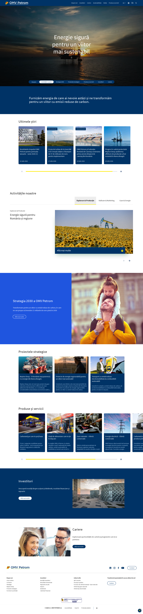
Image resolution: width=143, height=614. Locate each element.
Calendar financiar (45, 591)
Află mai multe (19, 317)
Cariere (111, 583)
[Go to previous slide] (22, 171)
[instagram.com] (114, 568)
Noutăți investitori (45, 580)
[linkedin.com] (110, 568)
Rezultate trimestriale (46, 582)
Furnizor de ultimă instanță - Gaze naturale (85, 584)
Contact (132, 568)
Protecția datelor (86, 608)
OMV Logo (8, 3)
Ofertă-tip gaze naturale (80, 586)
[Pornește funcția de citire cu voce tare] (132, 3)
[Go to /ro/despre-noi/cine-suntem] (128, 3)
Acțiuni (42, 586)
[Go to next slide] (120, 171)
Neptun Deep (10, 586)
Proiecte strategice (12, 588)
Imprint (77, 608)
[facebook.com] (118, 568)
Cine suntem (10, 580)
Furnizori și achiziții (12, 591)
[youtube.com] (122, 568)
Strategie (9, 584)
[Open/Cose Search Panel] (136, 3)
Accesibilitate (68, 608)
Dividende (43, 588)
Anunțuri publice (78, 582)
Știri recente (77, 580)
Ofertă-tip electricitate (80, 588)
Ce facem (9, 582)
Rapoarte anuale (44, 584)
